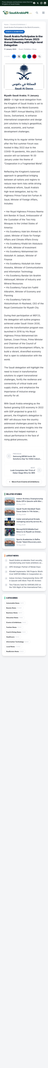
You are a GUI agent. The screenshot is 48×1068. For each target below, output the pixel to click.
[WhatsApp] (24, 56)
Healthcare (12, 637)
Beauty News (14, 608)
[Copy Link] (40, 56)
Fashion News (14, 627)
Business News (14, 613)
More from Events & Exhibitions (25, 482)
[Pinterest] (34, 56)
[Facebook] (34, 3)
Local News (13, 647)
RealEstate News (15, 651)
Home (6, 24)
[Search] (37, 12)
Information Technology (17, 642)
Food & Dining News (16, 632)
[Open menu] (43, 12)
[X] (38, 3)
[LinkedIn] (45, 3)
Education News (14, 618)
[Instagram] (41, 3)
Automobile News (15, 603)
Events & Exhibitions (17, 24)
